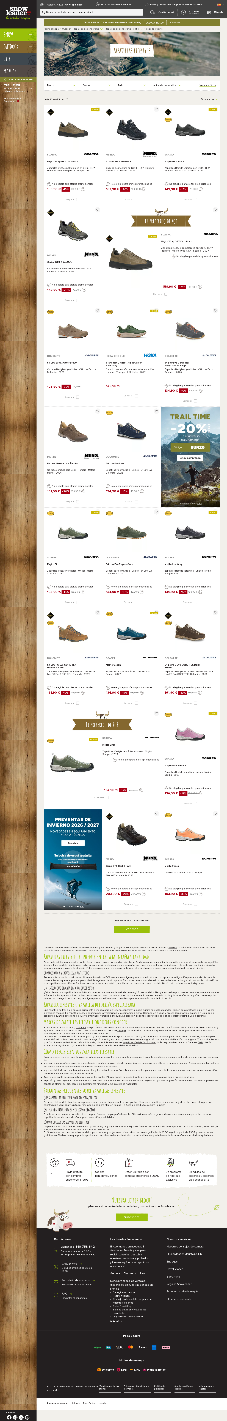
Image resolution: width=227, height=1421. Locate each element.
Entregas (172, 1261)
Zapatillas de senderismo (86, 29)
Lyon (143, 1273)
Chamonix (130, 1273)
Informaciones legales (206, 1387)
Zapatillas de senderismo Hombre (123, 29)
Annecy (115, 1273)
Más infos (116, 1321)
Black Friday (89, 1403)
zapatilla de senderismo (57, 1117)
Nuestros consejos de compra (185, 1246)
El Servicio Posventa (179, 1299)
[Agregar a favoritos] (97, 109)
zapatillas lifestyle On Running (139, 1042)
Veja (200, 1042)
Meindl (173, 947)
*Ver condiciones (190, 504)
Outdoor (66, 29)
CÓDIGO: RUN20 (155, 22)
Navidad (103, 1403)
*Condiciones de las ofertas (109, 1387)
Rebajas (75, 1403)
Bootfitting (173, 1276)
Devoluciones (175, 1269)
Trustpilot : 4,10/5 (54, 5)
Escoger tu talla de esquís (182, 1291)
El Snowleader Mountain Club (184, 1254)
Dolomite (81, 1027)
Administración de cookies (184, 1387)
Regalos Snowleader (179, 1284)
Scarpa (122, 1030)
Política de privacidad (159, 1387)
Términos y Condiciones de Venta (136, 1387)
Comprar (175, 22)
